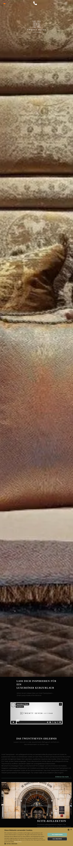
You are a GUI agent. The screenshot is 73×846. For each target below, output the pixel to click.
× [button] (71, 829)
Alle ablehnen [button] (57, 839)
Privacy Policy (17, 841)
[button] (25, 844)
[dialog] (36, 837)
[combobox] (68, 830)
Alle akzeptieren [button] (57, 834)
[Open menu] (66, 3)
